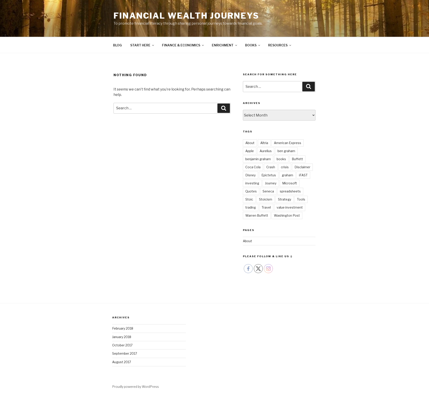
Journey (270, 183)
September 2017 (124, 353)
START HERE (140, 45)
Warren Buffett (256, 215)
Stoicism (265, 199)
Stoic (249, 199)
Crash (270, 167)
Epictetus (268, 175)
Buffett (297, 159)
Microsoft (289, 183)
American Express (287, 143)
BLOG (117, 45)
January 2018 (121, 337)
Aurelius (266, 151)
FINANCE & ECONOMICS (181, 45)
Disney (250, 175)
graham (287, 175)
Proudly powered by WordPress (135, 386)
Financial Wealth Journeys (186, 16)
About (249, 143)
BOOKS (251, 45)
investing (252, 183)
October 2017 (122, 345)
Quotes (251, 191)
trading (250, 207)
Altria (264, 143)
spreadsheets (290, 191)
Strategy (284, 199)
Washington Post (287, 215)
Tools (301, 199)
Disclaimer (302, 167)
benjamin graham (258, 159)
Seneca (268, 191)
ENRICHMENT (222, 45)
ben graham (286, 151)
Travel (266, 207)
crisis (285, 167)
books (281, 159)
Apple (249, 151)
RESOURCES (278, 45)
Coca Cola (253, 167)
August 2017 (121, 362)
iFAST (303, 175)
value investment (290, 207)
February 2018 (122, 328)
